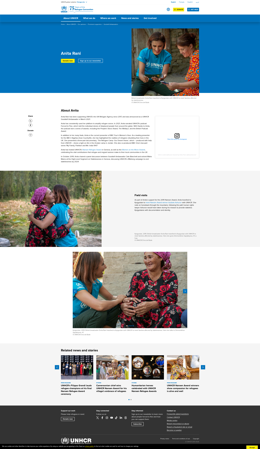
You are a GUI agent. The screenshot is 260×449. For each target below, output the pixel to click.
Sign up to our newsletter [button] (90, 60)
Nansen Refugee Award (92, 149)
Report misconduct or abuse (178, 424)
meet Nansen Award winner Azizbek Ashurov (164, 202)
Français (181, 2)
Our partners (82, 24)
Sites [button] (168, 9)
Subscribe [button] (137, 424)
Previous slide (75, 291)
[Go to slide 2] (132, 400)
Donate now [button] (68, 60)
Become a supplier (174, 430)
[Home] (75, 9)
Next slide (185, 291)
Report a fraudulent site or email (179, 427)
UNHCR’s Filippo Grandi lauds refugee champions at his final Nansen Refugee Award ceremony (76, 390)
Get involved (150, 18)
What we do (89, 18)
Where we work (108, 18)
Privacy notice (164, 439)
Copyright (196, 439)
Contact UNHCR (173, 417)
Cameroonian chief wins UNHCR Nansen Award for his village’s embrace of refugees (111, 388)
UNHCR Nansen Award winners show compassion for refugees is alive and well (183, 388)
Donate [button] (180, 9)
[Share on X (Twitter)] (30, 121)
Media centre (172, 420)
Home (63, 24)
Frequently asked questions (178, 414)
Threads (125, 417)
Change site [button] (81, 2)
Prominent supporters (95, 24)
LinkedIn (121, 417)
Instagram (107, 417)
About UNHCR (70, 18)
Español (190, 2)
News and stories (130, 18)
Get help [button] (194, 9)
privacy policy (89, 446)
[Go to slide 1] (129, 400)
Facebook (102, 417)
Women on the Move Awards (133, 149)
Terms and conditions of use (181, 439)
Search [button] (162, 9)
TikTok (116, 417)
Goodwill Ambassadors (111, 24)
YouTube (111, 417)
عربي (197, 2)
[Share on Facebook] (30, 125)
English (173, 2)
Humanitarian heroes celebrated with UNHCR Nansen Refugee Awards (144, 388)
